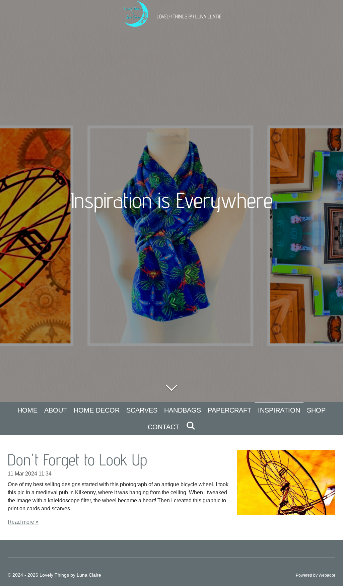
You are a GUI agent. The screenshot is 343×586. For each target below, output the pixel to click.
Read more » (23, 522)
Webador (327, 575)
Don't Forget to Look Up (77, 459)
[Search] (191, 426)
